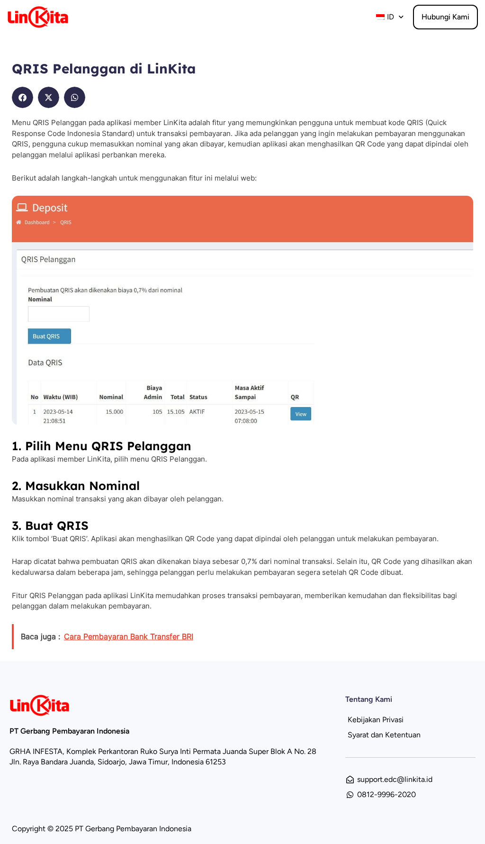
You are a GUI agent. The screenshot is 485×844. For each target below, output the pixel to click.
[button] (22, 97)
